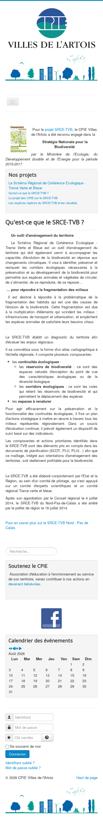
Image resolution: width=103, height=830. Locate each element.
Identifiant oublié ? (20, 762)
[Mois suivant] (20, 648)
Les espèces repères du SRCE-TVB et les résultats (43, 203)
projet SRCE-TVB (59, 129)
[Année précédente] (10, 648)
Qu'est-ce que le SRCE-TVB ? (29, 193)
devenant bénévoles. (25, 583)
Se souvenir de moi (25, 746)
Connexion (17, 753)
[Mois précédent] (13, 648)
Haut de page (87, 777)
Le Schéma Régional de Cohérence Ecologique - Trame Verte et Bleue (47, 185)
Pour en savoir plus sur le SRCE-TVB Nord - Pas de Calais (46, 525)
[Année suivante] (17, 648)
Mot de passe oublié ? (23, 767)
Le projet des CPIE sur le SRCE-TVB (33, 198)
